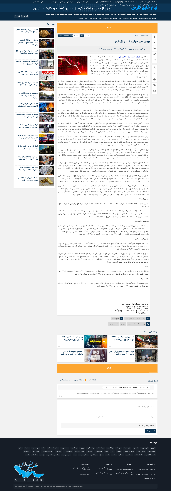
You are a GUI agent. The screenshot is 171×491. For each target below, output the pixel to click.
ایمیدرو (136, 448)
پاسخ (60, 396)
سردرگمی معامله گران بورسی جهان (134, 304)
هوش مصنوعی (104, 5)
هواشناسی (94, 455)
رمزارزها (27, 448)
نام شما (151, 417)
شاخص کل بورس (129, 451)
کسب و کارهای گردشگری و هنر (148, 5)
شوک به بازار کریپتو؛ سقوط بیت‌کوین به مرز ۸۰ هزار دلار (28, 126)
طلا (112, 451)
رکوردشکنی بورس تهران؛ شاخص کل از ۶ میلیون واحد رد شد (27, 62)
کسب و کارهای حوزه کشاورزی (85, 2)
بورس (136, 35)
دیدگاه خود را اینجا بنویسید (145, 406)
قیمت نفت (139, 455)
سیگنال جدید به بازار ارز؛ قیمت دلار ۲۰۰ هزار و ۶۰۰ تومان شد (27, 157)
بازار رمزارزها (127, 448)
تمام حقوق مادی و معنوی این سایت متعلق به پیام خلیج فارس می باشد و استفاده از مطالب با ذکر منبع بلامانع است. (49, 486)
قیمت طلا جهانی (150, 455)
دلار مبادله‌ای (36, 448)
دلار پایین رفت (142, 312)
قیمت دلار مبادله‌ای (47, 451)
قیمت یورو (129, 455)
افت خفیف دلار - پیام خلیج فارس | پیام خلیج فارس (133, 387)
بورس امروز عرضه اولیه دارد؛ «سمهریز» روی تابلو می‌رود (72, 338)
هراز (101, 455)
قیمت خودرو (68, 451)
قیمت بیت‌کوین (79, 451)
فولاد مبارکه (99, 451)
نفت (107, 455)
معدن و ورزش (114, 5)
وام (75, 455)
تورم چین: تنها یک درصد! (138, 308)
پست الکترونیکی (100, 417)
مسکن (121, 455)
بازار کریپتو (110, 448)
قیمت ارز (90, 451)
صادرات (119, 451)
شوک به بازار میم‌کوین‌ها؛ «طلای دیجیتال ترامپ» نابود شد (27, 30)
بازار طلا (119, 448)
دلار (43, 448)
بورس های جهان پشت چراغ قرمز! (132, 41)
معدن (114, 455)
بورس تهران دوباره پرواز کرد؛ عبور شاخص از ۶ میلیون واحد (121, 353)
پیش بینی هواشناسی (53, 455)
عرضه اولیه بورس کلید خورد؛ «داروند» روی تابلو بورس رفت (72, 353)
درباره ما (140, 2)
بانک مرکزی (90, 448)
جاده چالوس (65, 448)
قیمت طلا (26, 451)
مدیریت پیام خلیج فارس (133, 318)
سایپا (20, 448)
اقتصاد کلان (153, 2)
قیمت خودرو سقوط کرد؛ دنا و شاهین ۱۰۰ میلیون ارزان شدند (28, 104)
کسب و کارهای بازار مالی (120, 2)
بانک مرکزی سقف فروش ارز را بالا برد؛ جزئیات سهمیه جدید (28, 168)
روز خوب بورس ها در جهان (137, 306)
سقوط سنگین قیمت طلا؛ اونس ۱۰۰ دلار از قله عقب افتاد (28, 179)
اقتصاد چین (131, 324)
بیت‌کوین (74, 448)
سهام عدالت (151, 451)
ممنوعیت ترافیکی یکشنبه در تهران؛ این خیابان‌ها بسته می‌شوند (28, 95)
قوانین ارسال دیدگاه (146, 425)
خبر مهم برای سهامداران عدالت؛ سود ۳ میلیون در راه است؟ (122, 338)
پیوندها (147, 2)
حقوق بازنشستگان (53, 448)
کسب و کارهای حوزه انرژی (103, 2)
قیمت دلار (58, 451)
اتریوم (153, 448)
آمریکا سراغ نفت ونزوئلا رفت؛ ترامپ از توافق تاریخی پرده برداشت (28, 138)
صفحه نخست (132, 2)
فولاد (106, 451)
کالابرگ (35, 455)
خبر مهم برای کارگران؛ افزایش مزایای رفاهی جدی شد (28, 73)
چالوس (42, 455)
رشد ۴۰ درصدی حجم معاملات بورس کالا (132, 310)
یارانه (28, 455)
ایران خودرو (144, 448)
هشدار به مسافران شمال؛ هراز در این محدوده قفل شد (27, 115)
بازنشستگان (100, 448)
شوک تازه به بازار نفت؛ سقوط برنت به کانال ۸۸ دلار (28, 147)
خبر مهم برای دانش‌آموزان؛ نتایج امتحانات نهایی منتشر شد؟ (27, 51)
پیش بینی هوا (66, 455)
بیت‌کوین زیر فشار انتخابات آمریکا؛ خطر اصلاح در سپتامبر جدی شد (28, 42)
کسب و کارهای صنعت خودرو (41, 2)
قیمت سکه (36, 451)
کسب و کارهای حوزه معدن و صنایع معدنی (63, 2)
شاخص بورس (114, 324)
